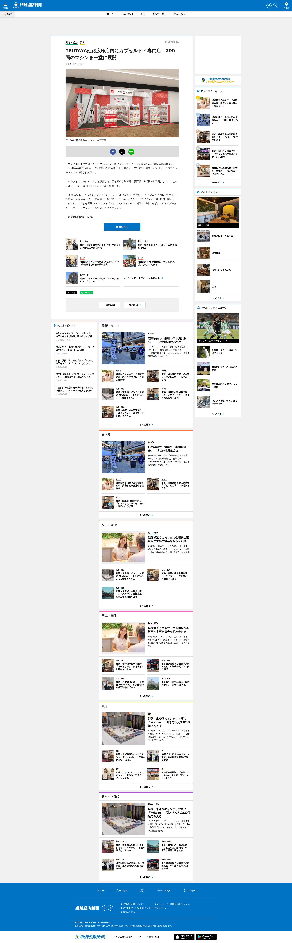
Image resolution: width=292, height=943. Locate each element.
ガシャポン (79, 64)
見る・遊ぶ (127, 13)
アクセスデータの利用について (137, 908)
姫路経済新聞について (133, 904)
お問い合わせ (160, 908)
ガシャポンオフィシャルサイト (143, 278)
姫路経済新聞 (27, 5)
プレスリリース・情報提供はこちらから (172, 904)
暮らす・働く (159, 13)
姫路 (69, 64)
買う (142, 13)
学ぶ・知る (179, 13)
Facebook (269, 5)
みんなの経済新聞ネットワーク (90, 937)
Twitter (275, 5)
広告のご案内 (129, 912)
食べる (110, 13)
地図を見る (122, 226)
